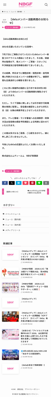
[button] (5, 183)
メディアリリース (12, 230)
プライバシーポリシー (32, 389)
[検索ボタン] (46, 4)
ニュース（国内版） (12, 27)
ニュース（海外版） (13, 224)
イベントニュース (12, 214)
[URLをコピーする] (46, 183)
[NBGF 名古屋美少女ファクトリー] (25, 4)
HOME (13, 389)
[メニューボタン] (5, 4)
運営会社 (20, 389)
